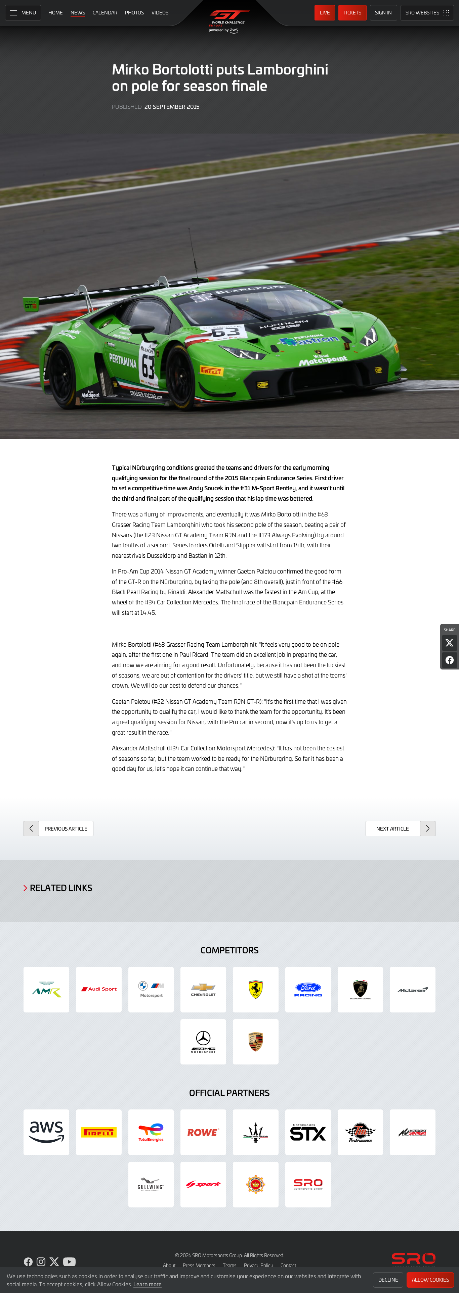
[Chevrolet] (203, 989)
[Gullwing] (151, 1184)
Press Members (199, 1265)
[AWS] (46, 1132)
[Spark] (203, 1184)
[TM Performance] (360, 1132)
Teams (230, 1265)
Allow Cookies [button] (430, 1280)
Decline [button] (388, 1280)
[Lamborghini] (360, 989)
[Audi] (99, 989)
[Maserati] (256, 1132)
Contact (288, 1265)
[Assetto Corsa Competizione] (412, 1132)
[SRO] (308, 1184)
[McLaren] (412, 989)
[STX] (308, 1132)
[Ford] (308, 989)
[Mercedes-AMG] (203, 1042)
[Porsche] (256, 1042)
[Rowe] (203, 1132)
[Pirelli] (99, 1132)
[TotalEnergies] (151, 1132)
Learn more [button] (147, 1284)
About (169, 1265)
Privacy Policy (258, 1265)
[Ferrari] (256, 989)
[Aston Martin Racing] (46, 989)
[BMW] (151, 989)
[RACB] (256, 1184)
